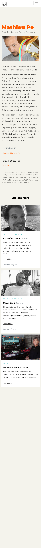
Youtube (5, 165)
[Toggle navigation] (36, 3)
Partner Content (28, 8)
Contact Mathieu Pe (11, 153)
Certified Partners (9, 12)
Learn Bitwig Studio (10, 8)
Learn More (8, 259)
